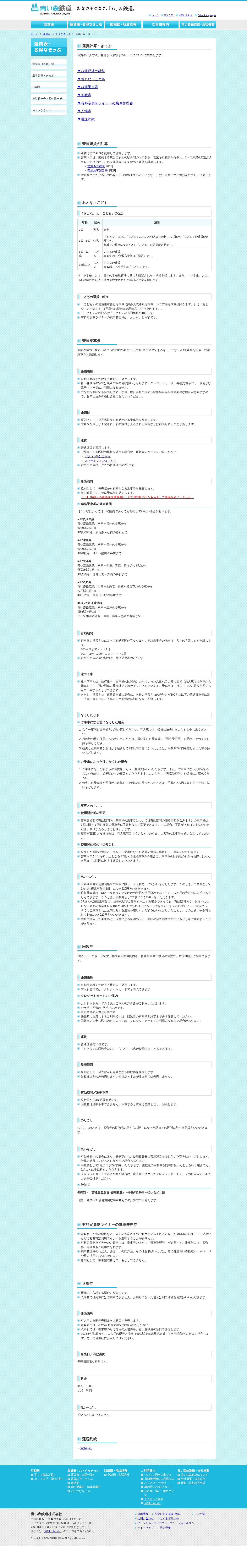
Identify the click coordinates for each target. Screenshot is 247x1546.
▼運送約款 (86, 119)
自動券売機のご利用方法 (159, 1478)
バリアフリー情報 (155, 1482)
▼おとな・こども (91, 79)
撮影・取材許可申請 (193, 1482)
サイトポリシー (169, 1518)
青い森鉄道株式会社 (51, 9)
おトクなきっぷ (41, 110)
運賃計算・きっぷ (43, 75)
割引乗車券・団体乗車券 (47, 98)
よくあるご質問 (153, 1499)
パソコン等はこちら (98, 456)
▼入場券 (84, 111)
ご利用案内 (160, 25)
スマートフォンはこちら (100, 460)
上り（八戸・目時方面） (49, 1478)
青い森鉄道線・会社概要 (197, 25)
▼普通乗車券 (87, 87)
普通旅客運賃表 (97, 170)
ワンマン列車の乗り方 (157, 1474)
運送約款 (86, 1448)
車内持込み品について (157, 1486)
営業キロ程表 (96, 166)
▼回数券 (84, 95)
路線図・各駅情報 (118, 1474)
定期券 (36, 87)
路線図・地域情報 (123, 25)
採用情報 (142, 1513)
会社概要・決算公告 (193, 1478)
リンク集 (168, 15)
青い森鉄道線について (194, 1474)
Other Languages (207, 15)
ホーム (155, 15)
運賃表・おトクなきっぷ (86, 25)
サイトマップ (145, 1527)
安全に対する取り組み (168, 1513)
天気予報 (165, 1527)
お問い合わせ (185, 15)
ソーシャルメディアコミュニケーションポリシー (167, 1523)
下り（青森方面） (45, 1474)
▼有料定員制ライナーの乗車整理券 (105, 103)
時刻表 (49, 25)
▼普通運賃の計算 (91, 71)
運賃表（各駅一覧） (44, 63)
